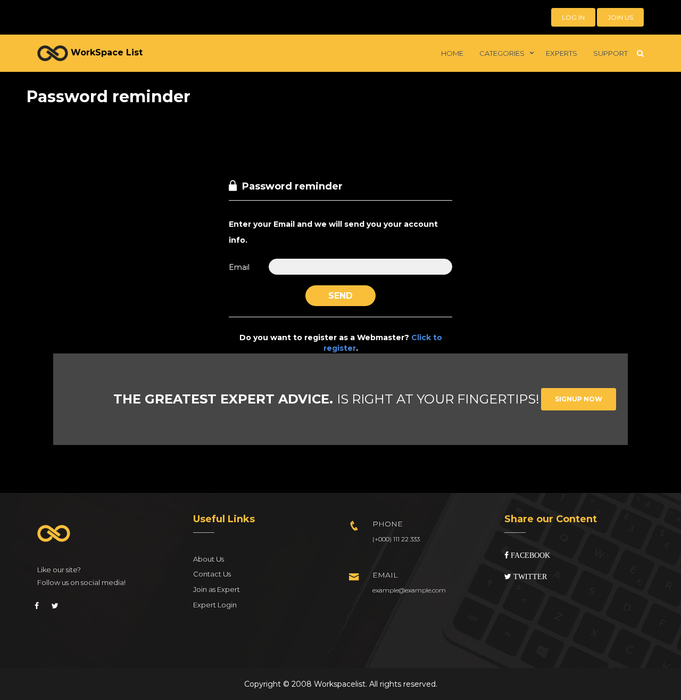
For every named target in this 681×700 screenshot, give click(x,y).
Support (610, 53)
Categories (502, 53)
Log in (573, 17)
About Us (208, 559)
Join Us (620, 17)
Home (452, 53)
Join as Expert (216, 589)
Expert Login (215, 604)
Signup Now (578, 399)
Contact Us (212, 574)
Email (239, 267)
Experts (561, 53)
